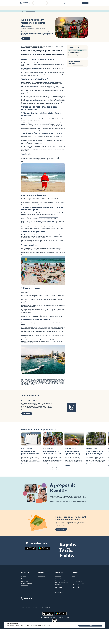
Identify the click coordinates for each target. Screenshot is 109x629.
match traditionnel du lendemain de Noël (48, 217)
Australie (33, 54)
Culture (33, 7)
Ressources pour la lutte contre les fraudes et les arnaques (62, 581)
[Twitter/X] (78, 584)
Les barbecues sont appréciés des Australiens (32, 68)
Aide (71, 3)
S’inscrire (85, 3)
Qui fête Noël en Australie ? (74, 52)
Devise (68, 7)
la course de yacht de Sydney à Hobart (46, 221)
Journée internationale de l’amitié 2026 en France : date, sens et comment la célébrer (52, 453)
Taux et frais (43, 3)
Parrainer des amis (59, 592)
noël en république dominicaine (34, 100)
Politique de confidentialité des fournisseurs (54, 603)
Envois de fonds (24, 7)
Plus (83, 7)
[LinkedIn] (73, 587)
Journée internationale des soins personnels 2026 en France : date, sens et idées (94, 453)
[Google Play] (44, 548)
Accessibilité (47, 607)
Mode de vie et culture (78, 65)
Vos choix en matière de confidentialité (26, 584)
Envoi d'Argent (41, 576)
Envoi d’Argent (36, 3)
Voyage (60, 7)
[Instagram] (83, 584)
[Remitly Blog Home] (25, 3)
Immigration (51, 7)
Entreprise (42, 7)
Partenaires (58, 584)
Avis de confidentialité (37, 603)
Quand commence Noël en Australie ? (76, 50)
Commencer (25, 38)
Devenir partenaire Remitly (61, 589)
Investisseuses (24, 581)
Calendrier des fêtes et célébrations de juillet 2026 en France (30, 453)
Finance (75, 7)
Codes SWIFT (58, 578)
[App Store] (31, 548)
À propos (23, 576)
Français (64, 3)
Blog (22, 578)
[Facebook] (73, 584)
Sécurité (41, 607)
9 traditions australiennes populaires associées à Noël (75, 55)
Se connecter (77, 3)
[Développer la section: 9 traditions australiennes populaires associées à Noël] (85, 55)
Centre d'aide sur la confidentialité (29, 607)
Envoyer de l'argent (61, 529)
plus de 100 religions (49, 82)
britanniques (34, 86)
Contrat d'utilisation (25, 603)
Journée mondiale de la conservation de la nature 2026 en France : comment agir (74, 453)
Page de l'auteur (26, 413)
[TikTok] (78, 587)
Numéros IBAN (58, 587)
